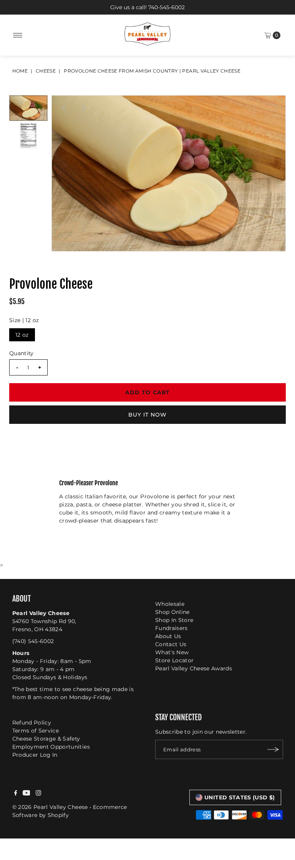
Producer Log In (35, 754)
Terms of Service (35, 730)
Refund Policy (31, 722)
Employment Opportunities (51, 746)
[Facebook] (15, 793)
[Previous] (64, 107)
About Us (168, 636)
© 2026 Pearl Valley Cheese (50, 807)
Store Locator (174, 660)
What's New (172, 652)
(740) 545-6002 (33, 641)
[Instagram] (38, 793)
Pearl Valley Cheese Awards (193, 668)
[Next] (83, 107)
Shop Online (172, 612)
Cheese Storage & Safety (46, 738)
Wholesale (169, 603)
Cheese (46, 71)
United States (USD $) (239, 797)
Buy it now (147, 414)
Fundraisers (171, 628)
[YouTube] (26, 793)
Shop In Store (174, 620)
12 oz (22, 334)
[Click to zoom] (273, 107)
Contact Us (171, 644)
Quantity (21, 353)
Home (20, 71)
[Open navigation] (18, 35)
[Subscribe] (273, 749)
